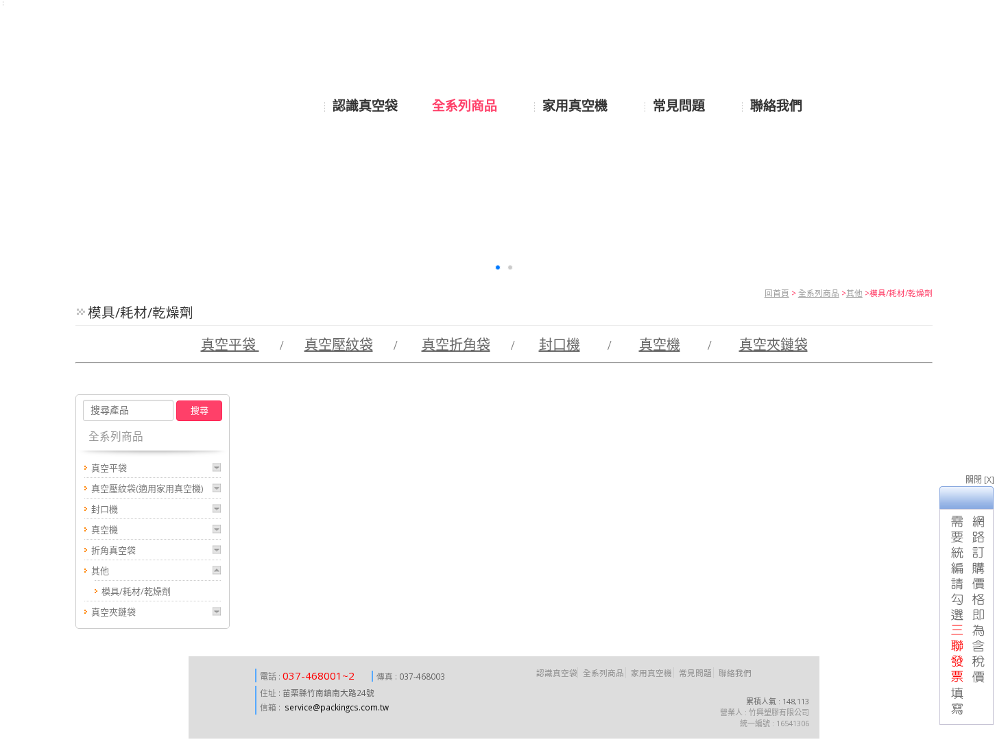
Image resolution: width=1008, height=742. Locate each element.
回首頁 (777, 292)
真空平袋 (230, 344)
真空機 (659, 344)
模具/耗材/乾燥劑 (136, 591)
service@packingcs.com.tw (337, 707)
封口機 (559, 344)
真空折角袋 (456, 344)
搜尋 (199, 410)
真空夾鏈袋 (773, 344)
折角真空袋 (113, 550)
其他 (854, 292)
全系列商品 (818, 292)
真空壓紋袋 (338, 344)
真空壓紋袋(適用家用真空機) (147, 488)
